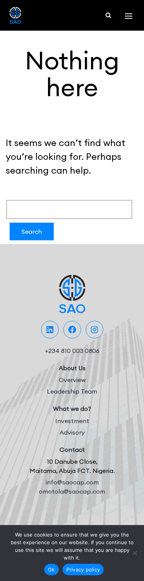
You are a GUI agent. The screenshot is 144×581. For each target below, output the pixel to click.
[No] (134, 553)
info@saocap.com (72, 482)
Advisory (72, 432)
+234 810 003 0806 (72, 351)
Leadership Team (72, 391)
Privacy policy (83, 569)
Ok (51, 569)
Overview (72, 380)
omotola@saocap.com (72, 491)
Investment (72, 421)
